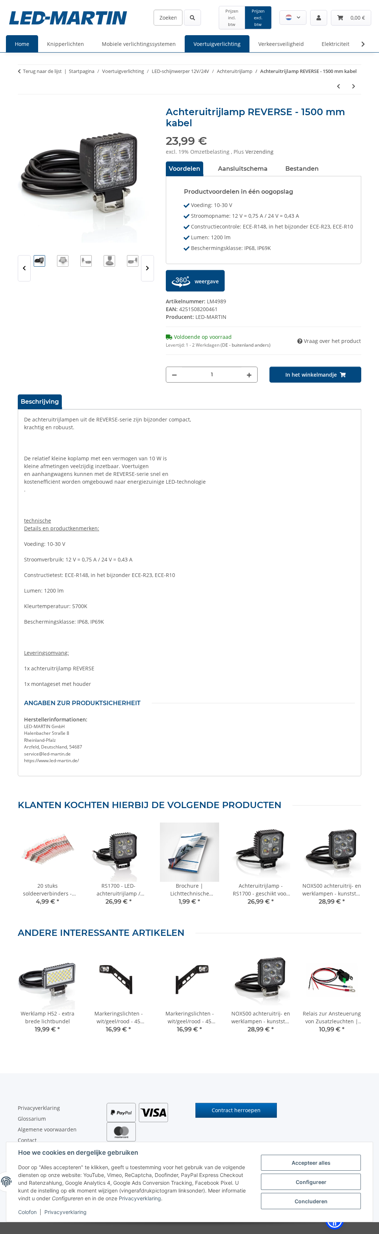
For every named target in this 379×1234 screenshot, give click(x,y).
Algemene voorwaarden (47, 1129)
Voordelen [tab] (184, 168)
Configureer (311, 1182)
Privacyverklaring (140, 1198)
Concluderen (311, 1201)
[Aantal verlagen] (174, 374)
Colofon (27, 1212)
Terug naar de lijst (42, 71)
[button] (292, 17)
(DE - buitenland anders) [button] (246, 345)
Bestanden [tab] (302, 168)
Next (147, 268)
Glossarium (32, 1118)
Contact (27, 1140)
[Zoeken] (192, 18)
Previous (24, 268)
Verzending (259, 151)
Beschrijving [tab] (40, 401)
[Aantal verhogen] (249, 374)
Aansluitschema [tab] (243, 168)
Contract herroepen (236, 1110)
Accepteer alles (311, 1163)
